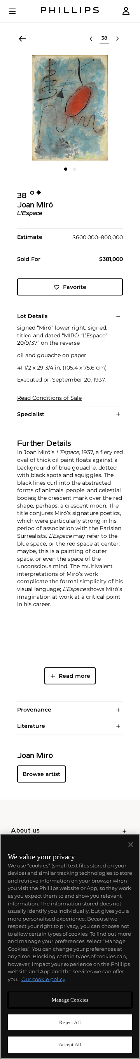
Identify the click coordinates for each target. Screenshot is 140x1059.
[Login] (126, 11)
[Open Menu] (17, 11)
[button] (70, 108)
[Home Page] (70, 11)
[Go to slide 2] (74, 169)
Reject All (69, 1022)
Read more (74, 675)
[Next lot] (117, 38)
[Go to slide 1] (66, 169)
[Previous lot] (91, 38)
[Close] (130, 844)
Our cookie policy (43, 979)
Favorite (74, 286)
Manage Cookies (70, 1000)
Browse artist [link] (41, 773)
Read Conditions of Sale (49, 398)
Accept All (70, 1044)
